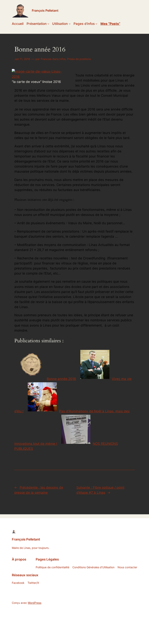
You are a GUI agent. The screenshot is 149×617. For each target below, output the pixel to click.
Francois (46, 59)
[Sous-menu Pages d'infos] (96, 24)
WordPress (34, 602)
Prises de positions (79, 59)
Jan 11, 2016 (22, 59)
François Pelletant (45, 10)
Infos (62, 59)
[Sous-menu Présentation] (48, 24)
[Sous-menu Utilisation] (70, 24)
